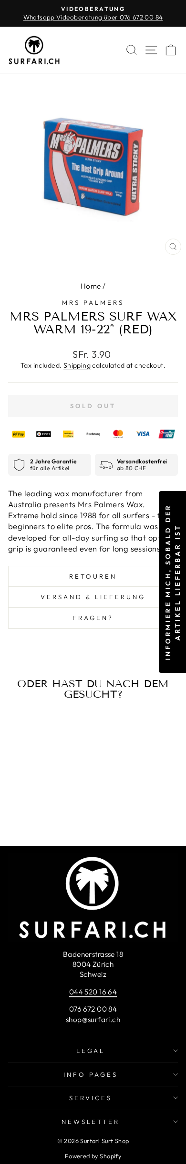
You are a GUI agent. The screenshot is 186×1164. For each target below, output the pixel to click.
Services (90, 1098)
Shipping (77, 365)
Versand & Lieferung (93, 597)
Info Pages (90, 1074)
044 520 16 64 (93, 991)
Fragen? (93, 618)
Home (91, 286)
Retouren (93, 576)
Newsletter (91, 1121)
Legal (90, 1050)
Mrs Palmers (93, 302)
